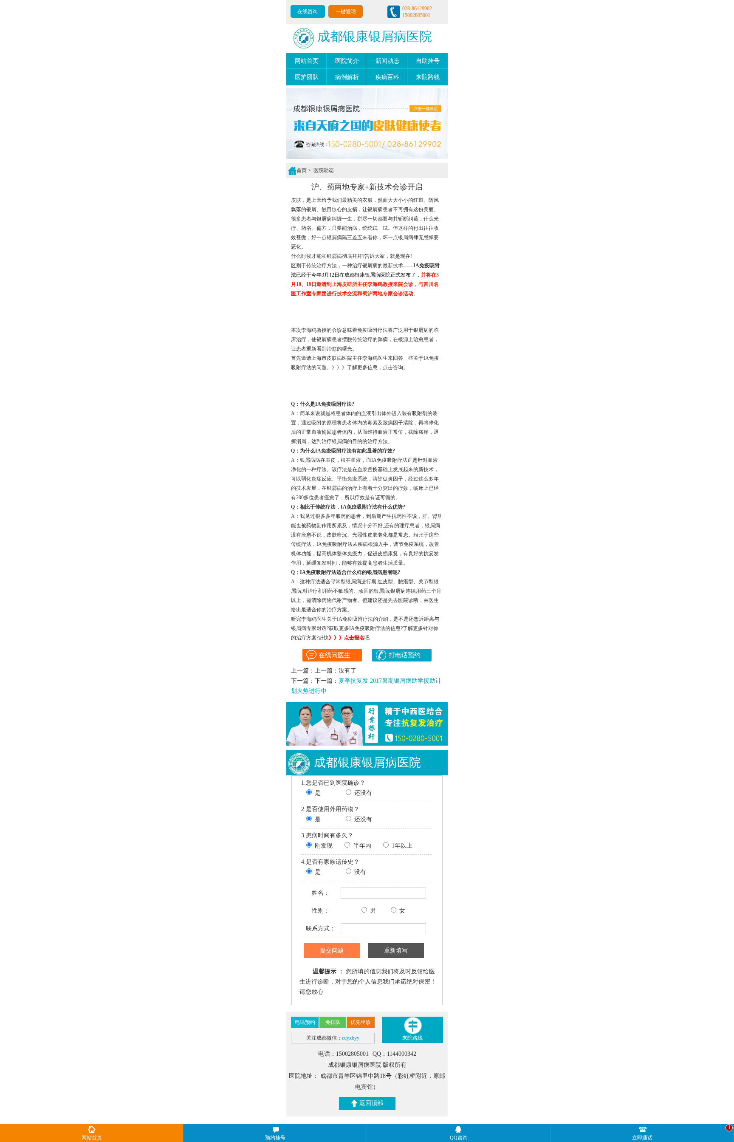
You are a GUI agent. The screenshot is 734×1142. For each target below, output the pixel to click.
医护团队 (307, 77)
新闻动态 (387, 61)
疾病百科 (387, 77)
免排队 (333, 1022)
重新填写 (396, 950)
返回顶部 (371, 1103)
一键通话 (346, 11)
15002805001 (416, 15)
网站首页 (307, 61)
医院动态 (323, 170)
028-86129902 (417, 8)
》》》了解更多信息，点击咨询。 (370, 367)
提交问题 (332, 950)
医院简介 (347, 61)
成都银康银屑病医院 (374, 36)
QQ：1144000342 (394, 1054)
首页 (301, 170)
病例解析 (347, 77)
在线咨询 (307, 11)
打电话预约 (404, 655)
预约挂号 (275, 1138)
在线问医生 (334, 655)
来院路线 (428, 77)
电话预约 (305, 1022)
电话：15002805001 (344, 1054)
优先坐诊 (360, 1022)
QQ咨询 (459, 1138)
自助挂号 (428, 61)
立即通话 (642, 1138)
